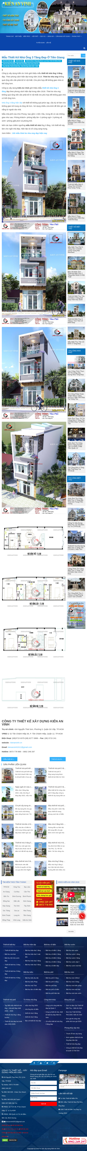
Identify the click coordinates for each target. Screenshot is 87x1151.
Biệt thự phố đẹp (51, 985)
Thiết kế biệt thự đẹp (12, 950)
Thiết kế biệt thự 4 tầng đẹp (12, 979)
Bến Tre (6, 896)
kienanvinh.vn (16, 743)
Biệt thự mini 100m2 (73, 978)
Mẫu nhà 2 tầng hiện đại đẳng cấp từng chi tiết (57, 824)
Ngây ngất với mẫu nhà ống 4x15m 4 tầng (24, 787)
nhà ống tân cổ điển (32, 1009)
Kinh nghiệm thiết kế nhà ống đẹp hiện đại (74, 1039)
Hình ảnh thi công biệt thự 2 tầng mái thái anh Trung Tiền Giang (75, 501)
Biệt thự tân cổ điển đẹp (33, 989)
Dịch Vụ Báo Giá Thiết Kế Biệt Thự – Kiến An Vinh (74, 1007)
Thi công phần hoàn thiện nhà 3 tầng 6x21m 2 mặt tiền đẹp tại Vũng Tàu (76, 396)
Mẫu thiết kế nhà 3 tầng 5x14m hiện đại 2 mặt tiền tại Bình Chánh (24, 861)
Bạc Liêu (27, 887)
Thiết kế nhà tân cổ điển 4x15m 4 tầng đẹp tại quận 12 (24, 824)
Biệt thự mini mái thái (73, 989)
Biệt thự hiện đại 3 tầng (33, 964)
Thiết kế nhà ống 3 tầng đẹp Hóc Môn (58, 759)
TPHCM (6, 887)
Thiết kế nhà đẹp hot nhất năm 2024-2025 (13, 1023)
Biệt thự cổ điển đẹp (52, 966)
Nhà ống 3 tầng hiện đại (12, 103)
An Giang (6, 892)
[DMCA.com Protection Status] (10, 1140)
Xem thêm (71, 931)
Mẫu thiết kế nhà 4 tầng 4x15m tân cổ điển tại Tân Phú (57, 843)
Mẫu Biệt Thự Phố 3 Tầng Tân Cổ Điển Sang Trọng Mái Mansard (75, 249)
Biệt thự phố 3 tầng (52, 982)
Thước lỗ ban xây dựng (74, 1033)
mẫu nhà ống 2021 (31, 1005)
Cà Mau (16, 892)
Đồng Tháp (6, 920)
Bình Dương (16, 896)
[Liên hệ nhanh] (75, 1140)
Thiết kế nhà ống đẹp (73, 1044)
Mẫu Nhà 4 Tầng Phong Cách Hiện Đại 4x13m (76, 122)
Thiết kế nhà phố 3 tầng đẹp (57, 787)
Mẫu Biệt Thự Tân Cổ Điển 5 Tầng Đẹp (76, 342)
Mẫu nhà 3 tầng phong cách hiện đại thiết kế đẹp (76, 218)
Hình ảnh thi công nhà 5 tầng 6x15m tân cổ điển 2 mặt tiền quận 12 (75, 445)
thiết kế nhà (6, 1125)
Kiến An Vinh (27, 920)
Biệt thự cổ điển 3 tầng (53, 958)
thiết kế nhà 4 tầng (31, 1013)
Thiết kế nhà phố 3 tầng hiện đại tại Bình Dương (57, 768)
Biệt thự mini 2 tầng (72, 982)
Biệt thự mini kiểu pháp (73, 985)
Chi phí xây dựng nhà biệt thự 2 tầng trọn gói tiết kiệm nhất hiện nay (24, 806)
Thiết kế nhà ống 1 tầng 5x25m (13, 1016)
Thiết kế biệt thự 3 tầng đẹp (12, 972)
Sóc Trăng (6, 910)
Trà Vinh (17, 906)
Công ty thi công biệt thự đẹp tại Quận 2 (54, 1007)
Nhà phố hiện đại (8, 60)
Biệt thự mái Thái (31, 985)
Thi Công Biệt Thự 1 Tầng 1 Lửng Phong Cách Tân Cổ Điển (75, 595)
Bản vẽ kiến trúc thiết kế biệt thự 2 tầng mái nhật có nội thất (76, 274)
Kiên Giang (27, 901)
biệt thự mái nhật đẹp (12, 1129)
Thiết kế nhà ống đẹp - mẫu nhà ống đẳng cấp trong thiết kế (21, 63)
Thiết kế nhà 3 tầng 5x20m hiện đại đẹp (24, 843)
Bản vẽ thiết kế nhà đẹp (33, 1021)
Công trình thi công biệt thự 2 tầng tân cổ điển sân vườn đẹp (76, 571)
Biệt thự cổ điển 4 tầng (53, 962)
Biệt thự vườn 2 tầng (73, 958)
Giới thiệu (18, 36)
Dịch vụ (43, 36)
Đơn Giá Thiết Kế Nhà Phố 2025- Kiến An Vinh (74, 1013)
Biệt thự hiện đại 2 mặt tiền (32, 955)
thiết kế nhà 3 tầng (31, 1017)
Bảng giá (51, 36)
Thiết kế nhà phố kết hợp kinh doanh (24, 768)
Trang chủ (10, 36)
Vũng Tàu (16, 887)
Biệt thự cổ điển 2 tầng (53, 954)
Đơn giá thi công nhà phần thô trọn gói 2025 (73, 1020)
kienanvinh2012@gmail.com (20, 747)
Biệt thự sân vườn (72, 950)
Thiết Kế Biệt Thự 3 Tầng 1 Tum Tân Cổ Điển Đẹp (75, 320)
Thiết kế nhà (19, 60)
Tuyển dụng (40, 42)
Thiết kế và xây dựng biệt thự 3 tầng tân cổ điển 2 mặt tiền (76, 547)
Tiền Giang (27, 915)
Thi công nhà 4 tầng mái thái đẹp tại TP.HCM (76, 469)
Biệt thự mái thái (10, 954)
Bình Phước (27, 896)
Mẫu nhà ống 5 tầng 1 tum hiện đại (57, 861)
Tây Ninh (27, 906)
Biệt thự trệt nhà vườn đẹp (12, 959)
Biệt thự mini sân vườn (73, 993)
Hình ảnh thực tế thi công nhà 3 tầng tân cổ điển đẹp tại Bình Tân (76, 421)
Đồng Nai (6, 901)
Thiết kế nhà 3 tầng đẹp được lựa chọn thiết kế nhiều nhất (43, 60)
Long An (17, 915)
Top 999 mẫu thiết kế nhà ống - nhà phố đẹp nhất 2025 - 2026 (20, 66)
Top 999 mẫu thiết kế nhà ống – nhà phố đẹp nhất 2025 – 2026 (13, 1008)
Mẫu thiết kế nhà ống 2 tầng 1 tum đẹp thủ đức (10, 759)
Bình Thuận (6, 915)
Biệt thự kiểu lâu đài (31, 978)
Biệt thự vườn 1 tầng (73, 954)
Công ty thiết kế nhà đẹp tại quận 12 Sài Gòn (74, 1049)
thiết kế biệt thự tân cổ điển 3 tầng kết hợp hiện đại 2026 (76, 298)
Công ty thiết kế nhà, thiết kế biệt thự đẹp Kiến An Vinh (54, 1014)
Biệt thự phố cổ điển (52, 989)
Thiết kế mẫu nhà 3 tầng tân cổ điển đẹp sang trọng (75, 186)
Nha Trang (27, 910)
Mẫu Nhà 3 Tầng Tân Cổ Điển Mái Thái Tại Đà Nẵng (76, 154)
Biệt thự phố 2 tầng (52, 978)
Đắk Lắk (17, 901)
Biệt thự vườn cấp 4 (72, 962)
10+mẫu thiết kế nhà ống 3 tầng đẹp (54, 1023)
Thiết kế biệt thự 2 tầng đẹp (12, 966)
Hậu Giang (6, 906)
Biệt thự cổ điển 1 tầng (53, 950)
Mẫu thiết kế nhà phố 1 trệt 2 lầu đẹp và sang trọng (57, 806)
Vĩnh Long (16, 920)
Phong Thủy (76, 36)
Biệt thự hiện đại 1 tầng (33, 950)
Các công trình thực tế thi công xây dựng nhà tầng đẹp (76, 373)
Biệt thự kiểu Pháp (31, 982)
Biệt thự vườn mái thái (73, 966)
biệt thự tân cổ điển (14, 1132)
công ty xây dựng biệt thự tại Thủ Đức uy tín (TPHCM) (76, 524)
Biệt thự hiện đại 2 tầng (33, 961)
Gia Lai (16, 910)
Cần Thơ (27, 892)
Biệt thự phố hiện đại (53, 993)
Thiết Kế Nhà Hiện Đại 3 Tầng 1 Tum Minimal (76, 91)
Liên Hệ (48, 42)
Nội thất (35, 36)
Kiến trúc (26, 36)
